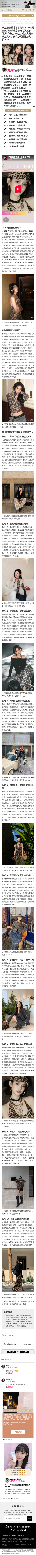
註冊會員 (11, 1352)
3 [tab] (6, 1439)
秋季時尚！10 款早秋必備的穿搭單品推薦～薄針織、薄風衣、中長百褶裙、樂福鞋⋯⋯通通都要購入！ (18, 18)
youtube (21, 1530)
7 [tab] (12, 1498)
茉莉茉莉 (9, 1379)
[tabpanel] (18, 1415)
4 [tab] (8, 1439)
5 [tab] (9, 1439)
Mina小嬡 (13, 1479)
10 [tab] (17, 1498)
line (18, 1530)
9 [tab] (16, 1498)
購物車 (33, 10)
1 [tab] (3, 1439)
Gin (7, 1365)
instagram (14, 1530)
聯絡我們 (20, 1535)
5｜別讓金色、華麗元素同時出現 (18, 129)
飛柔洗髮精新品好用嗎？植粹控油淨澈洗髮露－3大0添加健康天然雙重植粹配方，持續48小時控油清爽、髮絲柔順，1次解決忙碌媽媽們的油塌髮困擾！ (18, 1417)
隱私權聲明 (6, 1535)
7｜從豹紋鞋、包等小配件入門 (17, 136)
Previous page (10, 1344)
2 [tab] (4, 1439)
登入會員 (24, 1352)
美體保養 (18, 1468)
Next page (27, 1344)
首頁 (3, 19)
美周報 (9, 10)
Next (31, 1416)
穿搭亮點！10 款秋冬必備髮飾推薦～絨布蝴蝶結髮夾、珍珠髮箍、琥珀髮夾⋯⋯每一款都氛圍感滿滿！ (19, 1317)
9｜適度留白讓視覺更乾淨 (16, 143)
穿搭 (4, 1335)
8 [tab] (14, 1498)
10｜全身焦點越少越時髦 (15, 146)
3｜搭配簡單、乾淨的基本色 (17, 122)
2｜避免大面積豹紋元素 (15, 118)
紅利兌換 (13, 1535)
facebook (11, 1530)
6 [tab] (11, 1439)
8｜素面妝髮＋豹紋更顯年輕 (17, 139)
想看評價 (18, 1432)
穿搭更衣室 (17, 19)
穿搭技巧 (10, 71)
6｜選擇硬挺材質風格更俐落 (17, 132)
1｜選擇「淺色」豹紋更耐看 (17, 115)
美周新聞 (9, 19)
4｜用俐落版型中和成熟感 (16, 125)
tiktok (25, 1530)
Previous (5, 1416)
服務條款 (16, 1553)
